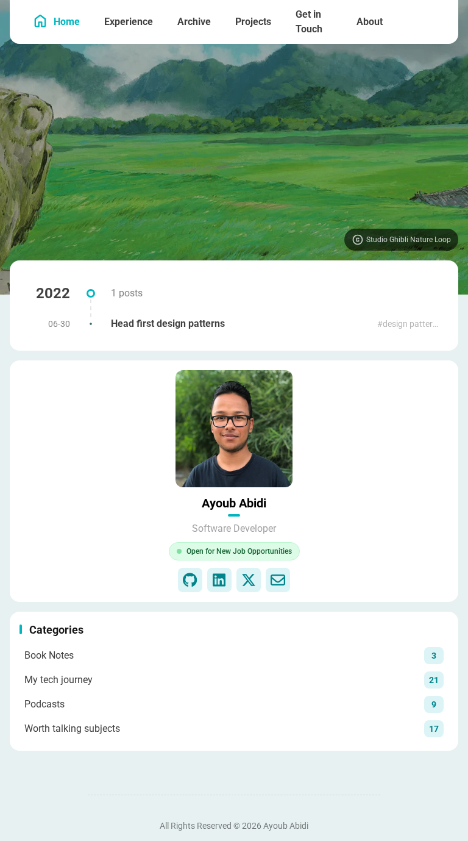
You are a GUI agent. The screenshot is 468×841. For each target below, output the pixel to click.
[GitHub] (190, 580)
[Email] (278, 580)
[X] (248, 580)
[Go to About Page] (234, 428)
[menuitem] (435, 22)
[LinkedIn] (219, 580)
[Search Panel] (408, 22)
